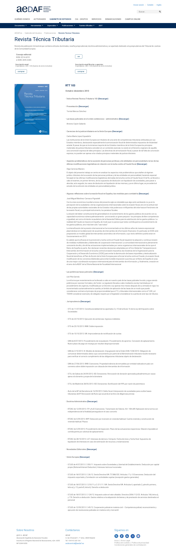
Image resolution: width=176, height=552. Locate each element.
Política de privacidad (140, 543)
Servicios (96, 19)
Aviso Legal (125, 541)
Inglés (159, 5)
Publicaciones (67, 26)
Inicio (116, 541)
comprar (21, 71)
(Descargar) (103, 99)
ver (78, 56)
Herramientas (36, 26)
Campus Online (132, 19)
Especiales (51, 26)
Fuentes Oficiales (86, 26)
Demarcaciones (113, 19)
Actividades (40, 19)
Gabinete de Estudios (60, 19)
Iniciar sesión (138, 5)
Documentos (20, 26)
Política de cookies (122, 543)
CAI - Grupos (81, 19)
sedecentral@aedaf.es (74, 543)
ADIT (101, 26)
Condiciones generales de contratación (130, 545)
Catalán (150, 5)
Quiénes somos (22, 19)
